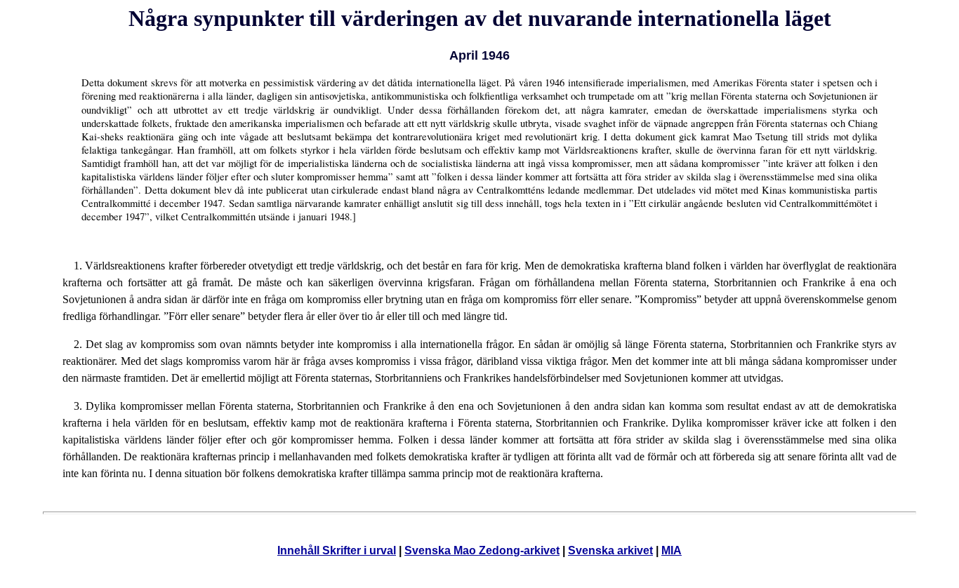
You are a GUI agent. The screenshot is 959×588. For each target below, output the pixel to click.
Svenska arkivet (610, 550)
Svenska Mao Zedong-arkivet (482, 550)
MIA (671, 550)
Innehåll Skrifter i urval (336, 550)
